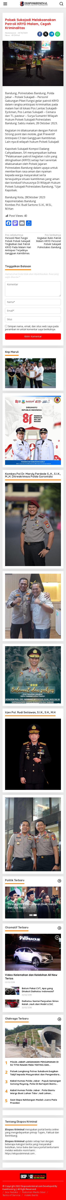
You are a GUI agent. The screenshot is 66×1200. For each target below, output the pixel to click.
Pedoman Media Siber (34, 1192)
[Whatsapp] (57, 34)
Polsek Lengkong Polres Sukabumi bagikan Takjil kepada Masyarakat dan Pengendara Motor (34, 1073)
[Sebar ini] (39, 34)
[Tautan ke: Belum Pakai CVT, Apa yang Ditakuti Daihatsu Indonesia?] (12, 990)
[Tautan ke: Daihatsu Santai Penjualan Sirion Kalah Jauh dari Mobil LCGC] (12, 1003)
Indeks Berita (31, 1195)
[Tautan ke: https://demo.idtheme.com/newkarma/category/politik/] (59, 881)
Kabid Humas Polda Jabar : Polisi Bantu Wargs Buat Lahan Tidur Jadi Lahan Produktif (32, 1092)
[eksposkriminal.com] (33, 3)
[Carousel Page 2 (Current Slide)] (35, 915)
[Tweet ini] (45, 34)
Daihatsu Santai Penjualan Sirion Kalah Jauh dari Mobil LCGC (40, 1002)
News (7, 35)
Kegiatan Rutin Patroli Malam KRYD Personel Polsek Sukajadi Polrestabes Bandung (48, 241)
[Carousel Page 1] (31, 915)
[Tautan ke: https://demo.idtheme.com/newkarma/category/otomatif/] (59, 928)
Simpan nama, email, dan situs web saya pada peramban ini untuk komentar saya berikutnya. (32, 328)
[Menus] (5, 4)
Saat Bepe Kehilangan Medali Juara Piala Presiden (33, 1101)
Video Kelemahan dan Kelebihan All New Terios (31, 976)
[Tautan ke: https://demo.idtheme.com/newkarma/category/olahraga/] (59, 1019)
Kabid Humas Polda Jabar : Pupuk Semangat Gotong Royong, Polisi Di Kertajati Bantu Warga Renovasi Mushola (35, 1082)
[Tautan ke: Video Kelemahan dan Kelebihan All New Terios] (33, 952)
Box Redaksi (11, 1192)
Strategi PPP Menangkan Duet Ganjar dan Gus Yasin (32, 905)
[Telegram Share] (51, 34)
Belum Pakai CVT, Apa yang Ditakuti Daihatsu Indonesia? (38, 990)
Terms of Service (11, 1195)
